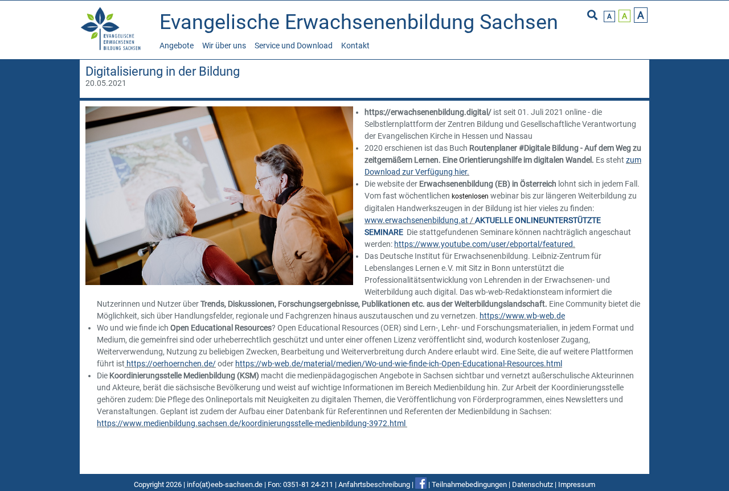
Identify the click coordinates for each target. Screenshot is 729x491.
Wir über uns (224, 45)
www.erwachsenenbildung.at (416, 220)
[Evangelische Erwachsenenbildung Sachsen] (112, 48)
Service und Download (294, 45)
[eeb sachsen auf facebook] (421, 484)
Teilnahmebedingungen (469, 484)
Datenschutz (532, 484)
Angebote (176, 45)
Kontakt (355, 45)
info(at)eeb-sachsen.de (225, 484)
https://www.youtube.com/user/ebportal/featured (483, 244)
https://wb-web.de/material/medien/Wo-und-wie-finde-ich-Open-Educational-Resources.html (398, 363)
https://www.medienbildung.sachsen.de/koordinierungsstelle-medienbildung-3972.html (251, 423)
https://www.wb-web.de (522, 315)
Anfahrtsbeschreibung (374, 484)
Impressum (576, 484)
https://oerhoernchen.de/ (171, 363)
